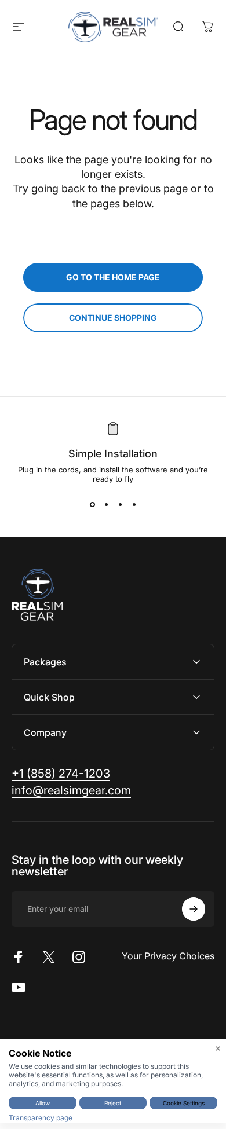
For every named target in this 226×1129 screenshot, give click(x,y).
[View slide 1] (92, 504)
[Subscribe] (193, 909)
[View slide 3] (120, 504)
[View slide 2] (106, 504)
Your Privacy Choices (168, 956)
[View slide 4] (134, 504)
